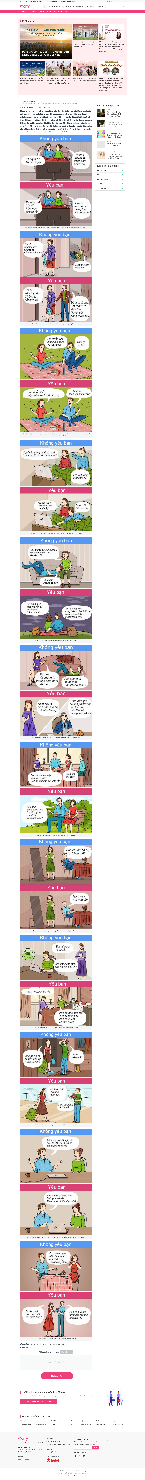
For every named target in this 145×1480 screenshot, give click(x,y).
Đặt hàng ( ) (57, 1376)
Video (60, 1444)
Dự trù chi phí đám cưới (68, 1)
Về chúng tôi (50, 1452)
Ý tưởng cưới (34, 11)
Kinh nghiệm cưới (45, 11)
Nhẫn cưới (69, 1421)
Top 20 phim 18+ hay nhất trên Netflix (114, 144)
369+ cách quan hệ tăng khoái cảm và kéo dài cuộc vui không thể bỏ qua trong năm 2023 (114, 135)
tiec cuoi (89, 6)
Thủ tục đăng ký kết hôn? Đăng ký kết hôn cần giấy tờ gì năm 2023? (114, 156)
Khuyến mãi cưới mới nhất (53, 1)
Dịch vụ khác (24, 1421)
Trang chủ (24, 11)
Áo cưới (57, 1441)
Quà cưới (99, 1421)
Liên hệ (57, 1452)
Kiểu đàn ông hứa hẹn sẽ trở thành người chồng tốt (46, 1344)
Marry (108, 1440)
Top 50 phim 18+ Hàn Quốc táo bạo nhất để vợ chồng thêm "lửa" (114, 114)
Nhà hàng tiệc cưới (117, 1424)
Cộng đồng (66, 1444)
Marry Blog (32, 101)
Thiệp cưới (69, 1424)
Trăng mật (115, 1421)
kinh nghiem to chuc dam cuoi (74, 6)
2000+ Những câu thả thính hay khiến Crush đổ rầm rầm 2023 (114, 124)
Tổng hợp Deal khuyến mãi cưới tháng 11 (32, 1)
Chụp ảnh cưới (100, 1424)
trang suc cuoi (100, 6)
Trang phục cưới (58, 11)
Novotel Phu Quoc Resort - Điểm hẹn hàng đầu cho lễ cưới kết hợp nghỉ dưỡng (32, 80)
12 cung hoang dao (55, 6)
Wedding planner (40, 1424)
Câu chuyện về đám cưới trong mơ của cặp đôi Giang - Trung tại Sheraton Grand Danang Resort (58, 80)
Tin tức (67, 11)
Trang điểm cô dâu (26, 1424)
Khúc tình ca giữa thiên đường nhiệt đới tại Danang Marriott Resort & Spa (83, 44)
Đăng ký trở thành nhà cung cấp (39, 1401)
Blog (98, 175)
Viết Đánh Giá (68, 1352)
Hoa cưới (38, 1421)
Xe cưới (53, 1424)
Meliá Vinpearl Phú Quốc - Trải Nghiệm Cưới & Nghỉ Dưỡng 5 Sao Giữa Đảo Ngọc (45, 53)
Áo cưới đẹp (101, 170)
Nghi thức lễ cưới (56, 1421)
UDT (75, 1475)
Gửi (95, 1447)
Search (123, 1)
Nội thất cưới (85, 1421)
